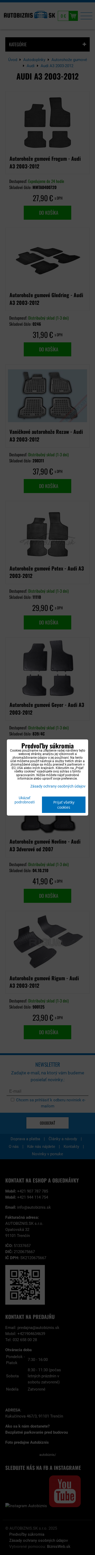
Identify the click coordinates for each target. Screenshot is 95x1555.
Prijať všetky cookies (63, 805)
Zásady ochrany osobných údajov (58, 786)
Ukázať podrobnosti (25, 800)
